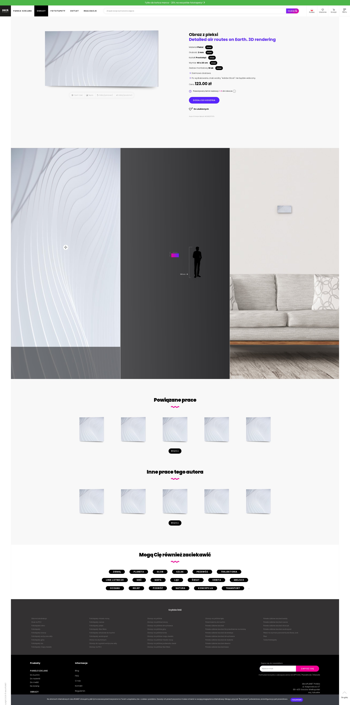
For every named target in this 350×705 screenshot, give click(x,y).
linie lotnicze (115, 580)
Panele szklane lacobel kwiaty (275, 618)
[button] (311, 10)
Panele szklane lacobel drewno (218, 643)
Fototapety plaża (96, 625)
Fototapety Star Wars (98, 629)
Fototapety (58, 11)
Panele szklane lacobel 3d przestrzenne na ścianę (225, 629)
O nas (78, 680)
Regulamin (80, 691)
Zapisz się (307, 668)
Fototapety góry (37, 640)
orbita (216, 580)
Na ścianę (34, 686)
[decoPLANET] (5, 10)
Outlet (74, 11)
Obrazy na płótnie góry (156, 629)
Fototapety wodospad (98, 636)
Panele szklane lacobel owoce (275, 622)
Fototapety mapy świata (41, 647)
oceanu (115, 588)
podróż (158, 588)
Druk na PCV (36, 622)
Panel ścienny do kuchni (215, 622)
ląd (176, 580)
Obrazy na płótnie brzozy (157, 622)
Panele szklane (22, 11)
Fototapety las (37, 643)
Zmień (209, 47)
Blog (77, 670)
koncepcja (205, 588)
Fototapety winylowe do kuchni (102, 633)
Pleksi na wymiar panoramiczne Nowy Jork (280, 633)
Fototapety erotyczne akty (41, 636)
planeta (139, 571)
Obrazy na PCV (95, 647)
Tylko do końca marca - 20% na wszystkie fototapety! (174, 2)
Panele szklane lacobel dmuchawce (220, 636)
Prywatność (306, 675)
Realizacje (90, 11)
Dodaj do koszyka (204, 100)
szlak (180, 571)
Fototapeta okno (38, 625)
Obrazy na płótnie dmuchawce (160, 625)
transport (233, 588)
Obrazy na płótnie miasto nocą (160, 640)
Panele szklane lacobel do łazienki (219, 640)
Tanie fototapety (270, 640)
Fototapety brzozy (38, 633)
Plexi (265, 636)
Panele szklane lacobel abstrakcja (219, 633)
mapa (158, 580)
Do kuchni (35, 675)
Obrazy (41, 11)
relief (136, 588)
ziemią (117, 571)
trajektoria (229, 571)
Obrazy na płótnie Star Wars (158, 647)
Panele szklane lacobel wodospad (277, 629)
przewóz (202, 571)
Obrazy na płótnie (154, 618)
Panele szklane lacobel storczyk (276, 625)
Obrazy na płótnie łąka (214, 618)
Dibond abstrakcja (39, 618)
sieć (139, 580)
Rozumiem (297, 700)
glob (160, 571)
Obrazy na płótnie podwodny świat (161, 643)
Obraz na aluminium (98, 640)
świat (195, 580)
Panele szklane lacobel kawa (217, 647)
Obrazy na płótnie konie (157, 633)
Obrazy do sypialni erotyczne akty (103, 643)
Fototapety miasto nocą (99, 618)
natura (180, 588)
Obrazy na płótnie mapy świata (160, 636)
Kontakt (78, 685)
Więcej (175, 451)
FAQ (77, 675)
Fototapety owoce (96, 622)
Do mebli (34, 682)
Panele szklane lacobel (214, 625)
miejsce (239, 580)
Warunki (316, 675)
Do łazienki (35, 678)
